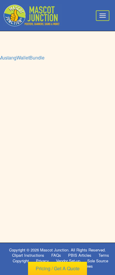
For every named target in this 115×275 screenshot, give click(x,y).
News (88, 266)
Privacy (42, 261)
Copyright (21, 261)
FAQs (56, 255)
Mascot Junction (54, 250)
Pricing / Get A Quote (58, 268)
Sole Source (97, 261)
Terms (103, 255)
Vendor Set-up (68, 261)
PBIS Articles (79, 255)
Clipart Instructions (28, 255)
